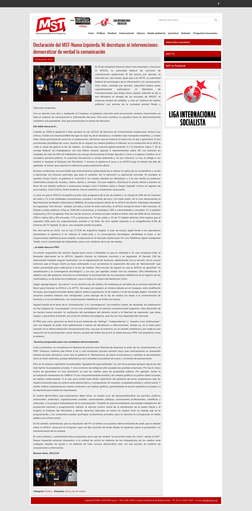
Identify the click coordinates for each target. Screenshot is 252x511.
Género (141, 33)
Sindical (112, 33)
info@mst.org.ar (210, 500)
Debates (185, 33)
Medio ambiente (156, 33)
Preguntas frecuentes (205, 33)
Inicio (91, 33)
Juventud (173, 33)
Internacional (126, 33)
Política (101, 33)
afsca (68, 491)
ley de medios (79, 491)
